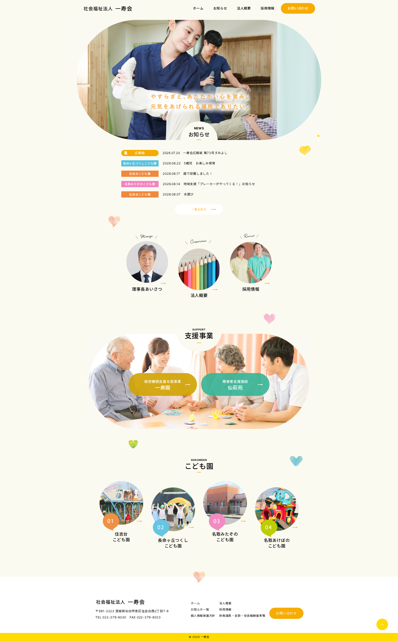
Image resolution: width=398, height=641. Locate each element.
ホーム (198, 8)
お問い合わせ (298, 8)
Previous (79, 80)
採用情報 (267, 8)
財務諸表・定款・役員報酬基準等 (242, 615)
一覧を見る (199, 209)
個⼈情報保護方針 (203, 615)
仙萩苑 (235, 385)
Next (318, 80)
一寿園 (162, 385)
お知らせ (220, 8)
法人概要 (244, 8)
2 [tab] (318, 140)
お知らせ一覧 (200, 609)
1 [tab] (318, 136)
